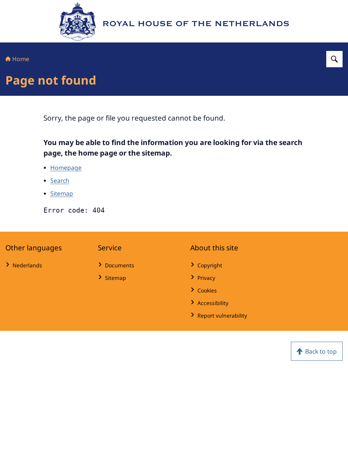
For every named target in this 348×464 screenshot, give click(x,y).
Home (20, 59)
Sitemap (61, 193)
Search (59, 180)
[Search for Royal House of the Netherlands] (334, 59)
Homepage (66, 167)
